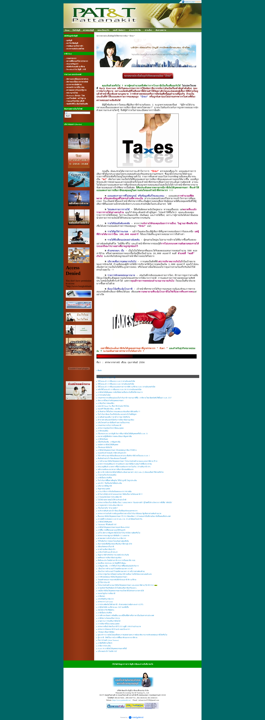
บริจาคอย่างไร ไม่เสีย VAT (107, 651)
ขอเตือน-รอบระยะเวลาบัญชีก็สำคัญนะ (112, 563)
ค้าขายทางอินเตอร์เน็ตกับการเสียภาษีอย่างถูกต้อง (116, 420)
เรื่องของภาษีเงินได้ (105, 447)
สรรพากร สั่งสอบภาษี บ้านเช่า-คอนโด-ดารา (114, 629)
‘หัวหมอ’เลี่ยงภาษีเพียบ (106, 632)
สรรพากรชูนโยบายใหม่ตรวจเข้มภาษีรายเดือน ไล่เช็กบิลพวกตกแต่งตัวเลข (125, 574)
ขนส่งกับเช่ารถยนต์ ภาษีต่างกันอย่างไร (112, 453)
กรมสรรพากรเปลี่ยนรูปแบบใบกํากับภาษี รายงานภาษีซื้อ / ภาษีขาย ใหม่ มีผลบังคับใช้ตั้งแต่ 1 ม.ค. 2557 (135, 398)
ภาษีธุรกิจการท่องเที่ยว (106, 403)
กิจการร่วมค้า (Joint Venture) (108, 640)
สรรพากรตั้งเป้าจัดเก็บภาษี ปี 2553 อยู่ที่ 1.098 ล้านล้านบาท (119, 626)
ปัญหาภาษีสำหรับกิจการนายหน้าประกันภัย (113, 555)
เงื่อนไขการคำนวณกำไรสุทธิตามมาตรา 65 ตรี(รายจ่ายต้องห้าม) (121, 571)
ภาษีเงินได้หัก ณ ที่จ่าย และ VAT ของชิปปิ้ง (113, 607)
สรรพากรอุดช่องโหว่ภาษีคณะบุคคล (111, 428)
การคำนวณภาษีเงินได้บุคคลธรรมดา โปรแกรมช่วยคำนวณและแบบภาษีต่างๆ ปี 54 (127, 461)
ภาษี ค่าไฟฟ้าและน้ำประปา (108, 552)
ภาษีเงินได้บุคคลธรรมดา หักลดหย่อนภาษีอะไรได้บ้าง (117, 450)
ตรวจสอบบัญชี (88, 30)
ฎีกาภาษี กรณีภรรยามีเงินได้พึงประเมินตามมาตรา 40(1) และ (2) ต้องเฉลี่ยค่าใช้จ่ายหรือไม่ (130, 472)
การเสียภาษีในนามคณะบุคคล (108, 624)
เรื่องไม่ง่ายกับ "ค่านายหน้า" (108, 508)
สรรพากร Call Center (105, 602)
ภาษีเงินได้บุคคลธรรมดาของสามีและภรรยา (114, 527)
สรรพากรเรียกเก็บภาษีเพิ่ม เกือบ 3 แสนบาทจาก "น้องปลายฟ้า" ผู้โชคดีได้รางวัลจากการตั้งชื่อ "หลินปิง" (135, 502)
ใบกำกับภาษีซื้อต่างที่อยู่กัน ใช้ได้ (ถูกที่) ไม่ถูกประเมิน (117, 480)
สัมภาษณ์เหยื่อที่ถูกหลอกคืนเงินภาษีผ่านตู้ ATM (115, 544)
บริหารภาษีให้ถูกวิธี (105, 486)
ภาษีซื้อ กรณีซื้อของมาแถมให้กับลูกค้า (112, 530)
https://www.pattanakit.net (121, 700)
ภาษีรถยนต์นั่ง (103, 431)
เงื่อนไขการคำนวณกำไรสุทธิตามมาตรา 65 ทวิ (115, 569)
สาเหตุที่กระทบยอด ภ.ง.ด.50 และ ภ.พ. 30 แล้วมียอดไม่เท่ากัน (120, 519)
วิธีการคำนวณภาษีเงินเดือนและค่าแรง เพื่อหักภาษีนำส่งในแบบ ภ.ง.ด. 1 (124, 456)
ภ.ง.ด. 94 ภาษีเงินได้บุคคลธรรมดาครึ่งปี (112, 648)
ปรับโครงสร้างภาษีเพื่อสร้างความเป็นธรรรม (114, 422)
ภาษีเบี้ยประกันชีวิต (105, 478)
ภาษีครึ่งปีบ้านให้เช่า (105, 643)
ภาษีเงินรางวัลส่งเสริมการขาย (109, 618)
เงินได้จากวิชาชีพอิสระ (106, 610)
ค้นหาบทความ (161, 30)
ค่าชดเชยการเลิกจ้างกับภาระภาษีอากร (112, 538)
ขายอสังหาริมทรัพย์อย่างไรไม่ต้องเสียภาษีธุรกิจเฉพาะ (117, 588)
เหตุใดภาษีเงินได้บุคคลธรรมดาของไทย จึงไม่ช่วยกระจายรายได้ (121, 591)
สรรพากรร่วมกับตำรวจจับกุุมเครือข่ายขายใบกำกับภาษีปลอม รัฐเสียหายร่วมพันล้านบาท (129, 513)
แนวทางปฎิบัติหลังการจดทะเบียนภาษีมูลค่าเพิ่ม (115, 436)
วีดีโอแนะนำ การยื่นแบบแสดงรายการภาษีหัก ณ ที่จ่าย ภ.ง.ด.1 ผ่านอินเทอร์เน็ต (126, 387)
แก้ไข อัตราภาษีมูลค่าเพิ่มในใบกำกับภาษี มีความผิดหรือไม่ (119, 533)
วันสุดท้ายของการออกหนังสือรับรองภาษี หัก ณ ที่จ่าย (117, 580)
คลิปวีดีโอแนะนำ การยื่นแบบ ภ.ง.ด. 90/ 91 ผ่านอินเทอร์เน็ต (119, 389)
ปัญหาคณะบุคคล (104, 489)
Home (67, 30)
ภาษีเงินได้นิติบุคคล (105, 522)
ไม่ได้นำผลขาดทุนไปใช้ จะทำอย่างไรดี (112, 500)
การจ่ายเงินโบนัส (104, 395)
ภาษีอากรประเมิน (104, 646)
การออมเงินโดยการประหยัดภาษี (109, 497)
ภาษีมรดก (101, 596)
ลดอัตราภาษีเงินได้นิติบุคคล (108, 445)
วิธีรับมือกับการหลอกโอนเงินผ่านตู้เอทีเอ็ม (113, 541)
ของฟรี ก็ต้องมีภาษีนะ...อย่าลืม (109, 409)
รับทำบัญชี (76, 30)
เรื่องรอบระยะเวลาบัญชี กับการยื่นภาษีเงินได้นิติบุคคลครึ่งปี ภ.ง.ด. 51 (123, 433)
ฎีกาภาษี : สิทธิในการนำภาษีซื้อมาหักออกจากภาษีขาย (117, 637)
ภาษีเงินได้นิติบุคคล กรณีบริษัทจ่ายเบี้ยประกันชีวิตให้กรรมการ (120, 392)
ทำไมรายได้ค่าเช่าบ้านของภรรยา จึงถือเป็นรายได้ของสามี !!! (120, 494)
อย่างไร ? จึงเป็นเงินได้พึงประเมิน (110, 483)
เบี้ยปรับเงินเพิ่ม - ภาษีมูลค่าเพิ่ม (109, 442)
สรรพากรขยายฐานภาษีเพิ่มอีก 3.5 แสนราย (113, 535)
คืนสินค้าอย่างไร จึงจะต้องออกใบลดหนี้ (112, 458)
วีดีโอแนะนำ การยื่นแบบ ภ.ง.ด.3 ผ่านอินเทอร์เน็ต (116, 384)
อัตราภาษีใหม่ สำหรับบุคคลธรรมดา (111, 400)
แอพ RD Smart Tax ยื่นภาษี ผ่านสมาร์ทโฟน (113, 406)
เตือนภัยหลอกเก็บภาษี (106, 546)
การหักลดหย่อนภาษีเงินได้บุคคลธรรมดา (112, 577)
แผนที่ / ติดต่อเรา (119, 30)
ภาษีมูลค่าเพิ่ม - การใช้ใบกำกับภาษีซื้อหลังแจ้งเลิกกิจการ (118, 566)
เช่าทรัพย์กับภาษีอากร (106, 599)
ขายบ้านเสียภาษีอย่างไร (106, 549)
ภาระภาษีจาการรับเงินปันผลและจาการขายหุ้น (115, 491)
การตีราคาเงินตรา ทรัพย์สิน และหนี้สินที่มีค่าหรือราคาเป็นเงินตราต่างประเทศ (126, 615)
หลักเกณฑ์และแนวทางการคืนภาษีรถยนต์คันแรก (116, 469)
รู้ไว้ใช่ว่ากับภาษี (103, 582)
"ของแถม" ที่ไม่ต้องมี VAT (107, 524)
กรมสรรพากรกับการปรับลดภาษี (109, 425)
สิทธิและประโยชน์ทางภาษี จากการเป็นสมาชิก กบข (116, 560)
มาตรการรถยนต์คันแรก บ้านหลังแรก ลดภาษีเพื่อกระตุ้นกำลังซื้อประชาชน (125, 464)
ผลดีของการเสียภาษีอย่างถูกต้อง (109, 557)
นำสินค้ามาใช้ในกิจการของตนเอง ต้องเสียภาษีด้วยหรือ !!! (119, 411)
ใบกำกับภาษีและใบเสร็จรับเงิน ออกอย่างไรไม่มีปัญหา (117, 414)
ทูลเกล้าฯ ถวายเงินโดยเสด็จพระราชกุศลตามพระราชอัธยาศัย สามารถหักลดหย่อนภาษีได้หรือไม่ (132, 635)
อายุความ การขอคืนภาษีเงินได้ (109, 621)
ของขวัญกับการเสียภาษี (106, 593)
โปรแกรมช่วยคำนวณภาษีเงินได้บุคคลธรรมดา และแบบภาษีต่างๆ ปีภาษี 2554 (126, 585)
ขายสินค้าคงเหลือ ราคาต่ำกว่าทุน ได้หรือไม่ (114, 417)
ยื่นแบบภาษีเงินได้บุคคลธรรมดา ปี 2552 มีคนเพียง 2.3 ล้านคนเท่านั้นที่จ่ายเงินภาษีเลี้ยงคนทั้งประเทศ (134, 516)
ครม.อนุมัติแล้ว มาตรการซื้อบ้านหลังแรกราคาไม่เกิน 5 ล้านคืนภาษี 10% (124, 467)
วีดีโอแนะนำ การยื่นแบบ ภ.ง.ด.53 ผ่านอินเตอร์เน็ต (116, 381)
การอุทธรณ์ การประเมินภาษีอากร (110, 505)
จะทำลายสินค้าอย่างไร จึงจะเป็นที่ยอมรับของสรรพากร (117, 511)
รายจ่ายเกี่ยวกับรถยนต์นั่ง (107, 475)
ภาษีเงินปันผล (103, 439)
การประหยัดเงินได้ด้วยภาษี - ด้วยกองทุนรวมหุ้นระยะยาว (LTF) (120, 604)
